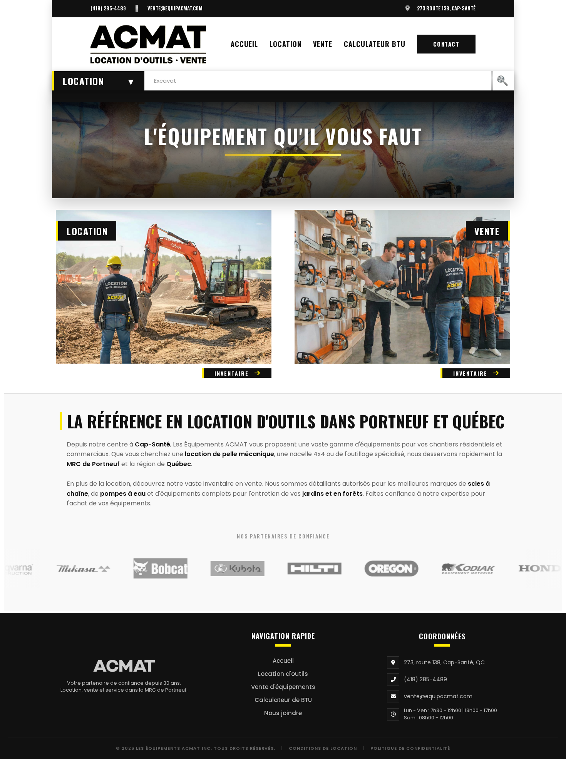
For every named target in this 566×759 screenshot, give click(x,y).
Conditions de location (323, 748)
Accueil (244, 44)
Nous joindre (283, 713)
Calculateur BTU (374, 44)
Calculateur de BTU (283, 700)
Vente (322, 44)
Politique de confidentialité (410, 748)
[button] (98, 80)
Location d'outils (283, 674)
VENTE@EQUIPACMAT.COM (175, 8)
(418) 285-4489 (108, 8)
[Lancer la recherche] (502, 80)
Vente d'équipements (283, 687)
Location (285, 44)
